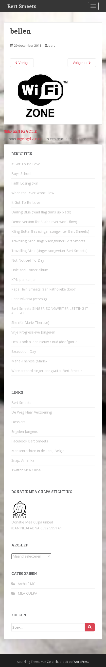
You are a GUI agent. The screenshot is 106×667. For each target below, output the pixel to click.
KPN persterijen (23, 279)
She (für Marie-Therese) (30, 322)
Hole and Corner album (29, 270)
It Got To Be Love (25, 164)
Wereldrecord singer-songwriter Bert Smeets (47, 370)
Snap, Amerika (22, 460)
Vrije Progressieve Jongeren (33, 332)
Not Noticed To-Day (27, 260)
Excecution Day (23, 351)
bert (52, 45)
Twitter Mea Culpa (26, 470)
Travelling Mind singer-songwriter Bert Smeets (48, 241)
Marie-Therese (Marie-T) (31, 361)
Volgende (80, 62)
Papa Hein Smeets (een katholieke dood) (43, 289)
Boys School (21, 173)
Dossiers (18, 421)
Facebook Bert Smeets (29, 441)
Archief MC (26, 583)
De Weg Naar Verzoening (31, 412)
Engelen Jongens (24, 431)
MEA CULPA (27, 593)
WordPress (81, 662)
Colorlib (52, 662)
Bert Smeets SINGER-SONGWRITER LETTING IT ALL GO (49, 310)
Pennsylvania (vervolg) (29, 298)
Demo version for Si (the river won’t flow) (44, 221)
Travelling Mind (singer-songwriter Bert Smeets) (49, 250)
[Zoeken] (90, 627)
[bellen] (42, 95)
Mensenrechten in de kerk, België (37, 450)
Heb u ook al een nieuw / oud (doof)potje (44, 341)
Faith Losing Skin (24, 183)
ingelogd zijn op (29, 138)
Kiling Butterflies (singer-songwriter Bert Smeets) (50, 231)
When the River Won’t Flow (32, 192)
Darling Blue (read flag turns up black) (41, 212)
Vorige (23, 62)
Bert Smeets (21, 6)
